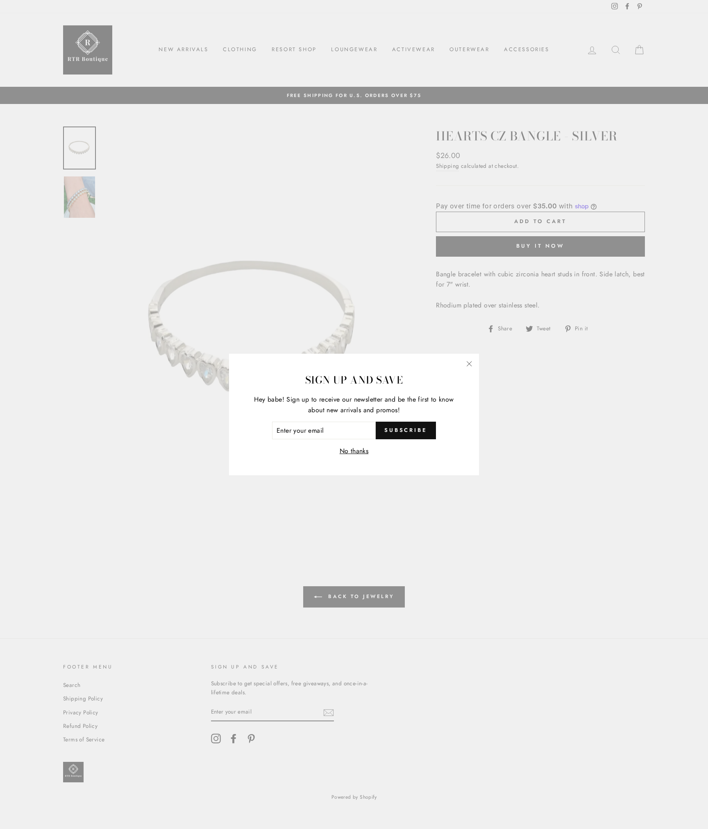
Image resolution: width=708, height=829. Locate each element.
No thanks (354, 451)
